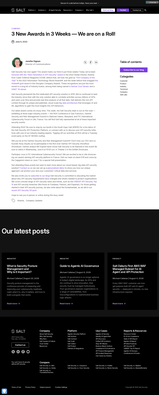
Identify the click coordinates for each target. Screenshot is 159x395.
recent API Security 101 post (23, 190)
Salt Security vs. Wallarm (132, 366)
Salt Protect (72, 346)
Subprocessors (45, 387)
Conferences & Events (132, 353)
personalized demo (55, 168)
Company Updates (34, 200)
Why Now (43, 339)
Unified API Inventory (103, 341)
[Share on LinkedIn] (96, 63)
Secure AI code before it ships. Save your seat (78, 3)
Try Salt (123, 10)
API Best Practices (130, 344)
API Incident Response (104, 353)
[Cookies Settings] (4, 391)
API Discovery (101, 339)
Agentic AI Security (102, 334)
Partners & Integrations (76, 348)
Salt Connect (72, 339)
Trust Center (44, 344)
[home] (18, 10)
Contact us (137, 10)
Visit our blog (108, 10)
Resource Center (130, 334)
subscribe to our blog (40, 176)
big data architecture (68, 103)
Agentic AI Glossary (130, 351)
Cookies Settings (61, 387)
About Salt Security (46, 334)
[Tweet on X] (85, 63)
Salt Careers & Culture (47, 341)
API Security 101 (129, 346)
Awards (20, 200)
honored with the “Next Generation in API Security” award (37, 75)
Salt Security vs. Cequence (77, 366)
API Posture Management (105, 351)
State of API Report (130, 339)
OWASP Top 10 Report (132, 348)
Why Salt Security (46, 336)
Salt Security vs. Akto (47, 366)
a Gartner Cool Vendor (79, 86)
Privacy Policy (30, 387)
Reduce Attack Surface (104, 346)
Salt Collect (72, 344)
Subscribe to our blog (134, 70)
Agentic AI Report (130, 341)
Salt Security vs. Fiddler (104, 366)
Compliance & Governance (105, 348)
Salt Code (71, 341)
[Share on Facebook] (91, 63)
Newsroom (43, 346)
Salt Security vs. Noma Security (107, 368)
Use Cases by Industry (104, 356)
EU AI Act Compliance (131, 336)
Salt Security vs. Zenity (48, 368)
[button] (152, 2)
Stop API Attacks (101, 344)
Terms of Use (16, 387)
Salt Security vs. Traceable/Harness (46, 371)
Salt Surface (72, 336)
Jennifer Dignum (32, 61)
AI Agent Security (55, 10)
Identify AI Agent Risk (103, 336)
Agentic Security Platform (77, 334)
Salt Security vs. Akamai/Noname (135, 368)
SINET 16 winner (18, 89)
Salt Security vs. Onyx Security (78, 368)
